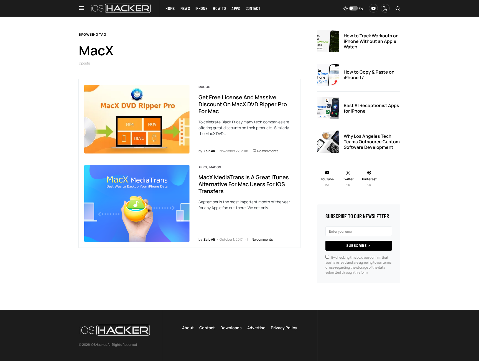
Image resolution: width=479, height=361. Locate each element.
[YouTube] (373, 8)
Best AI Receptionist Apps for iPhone (371, 108)
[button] (82, 8)
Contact (207, 327)
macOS (204, 87)
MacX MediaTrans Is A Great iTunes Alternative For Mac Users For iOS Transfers (243, 184)
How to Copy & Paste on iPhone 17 (369, 74)
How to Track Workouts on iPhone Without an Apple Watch (371, 41)
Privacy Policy (284, 327)
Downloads (231, 327)
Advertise (256, 327)
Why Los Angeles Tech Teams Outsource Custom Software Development (372, 141)
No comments (267, 151)
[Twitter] (385, 8)
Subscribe (356, 245)
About (188, 327)
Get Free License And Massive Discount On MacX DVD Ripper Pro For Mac (242, 104)
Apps (202, 167)
